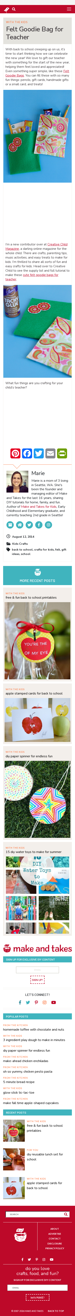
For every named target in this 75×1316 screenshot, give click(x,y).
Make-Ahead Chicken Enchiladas (25, 1061)
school (25, 554)
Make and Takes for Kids (38, 506)
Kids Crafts (20, 544)
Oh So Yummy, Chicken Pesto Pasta (27, 1071)
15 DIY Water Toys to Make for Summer (33, 852)
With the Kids (17, 22)
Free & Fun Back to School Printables (31, 597)
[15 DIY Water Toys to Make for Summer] (37, 895)
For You (32, 1150)
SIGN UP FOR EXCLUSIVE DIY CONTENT (37, 1279)
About (54, 1228)
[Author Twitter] (29, 525)
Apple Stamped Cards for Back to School (34, 693)
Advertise (54, 1233)
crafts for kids (44, 550)
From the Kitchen (15, 1025)
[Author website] (19, 525)
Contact (55, 1238)
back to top (56, 1311)
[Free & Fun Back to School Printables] (37, 640)
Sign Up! (37, 980)
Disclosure (55, 1243)
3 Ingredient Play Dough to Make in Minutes (34, 1040)
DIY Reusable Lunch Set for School (45, 1157)
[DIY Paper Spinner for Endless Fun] (37, 799)
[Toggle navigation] (68, 9)
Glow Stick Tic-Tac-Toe (18, 1092)
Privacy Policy (54, 1248)
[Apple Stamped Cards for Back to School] (37, 720)
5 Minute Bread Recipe (19, 1082)
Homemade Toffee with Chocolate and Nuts (33, 1029)
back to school (22, 550)
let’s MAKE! (38, 1297)
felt (57, 550)
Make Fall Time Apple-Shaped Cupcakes (31, 1103)
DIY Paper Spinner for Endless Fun (29, 756)
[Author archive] (10, 525)
